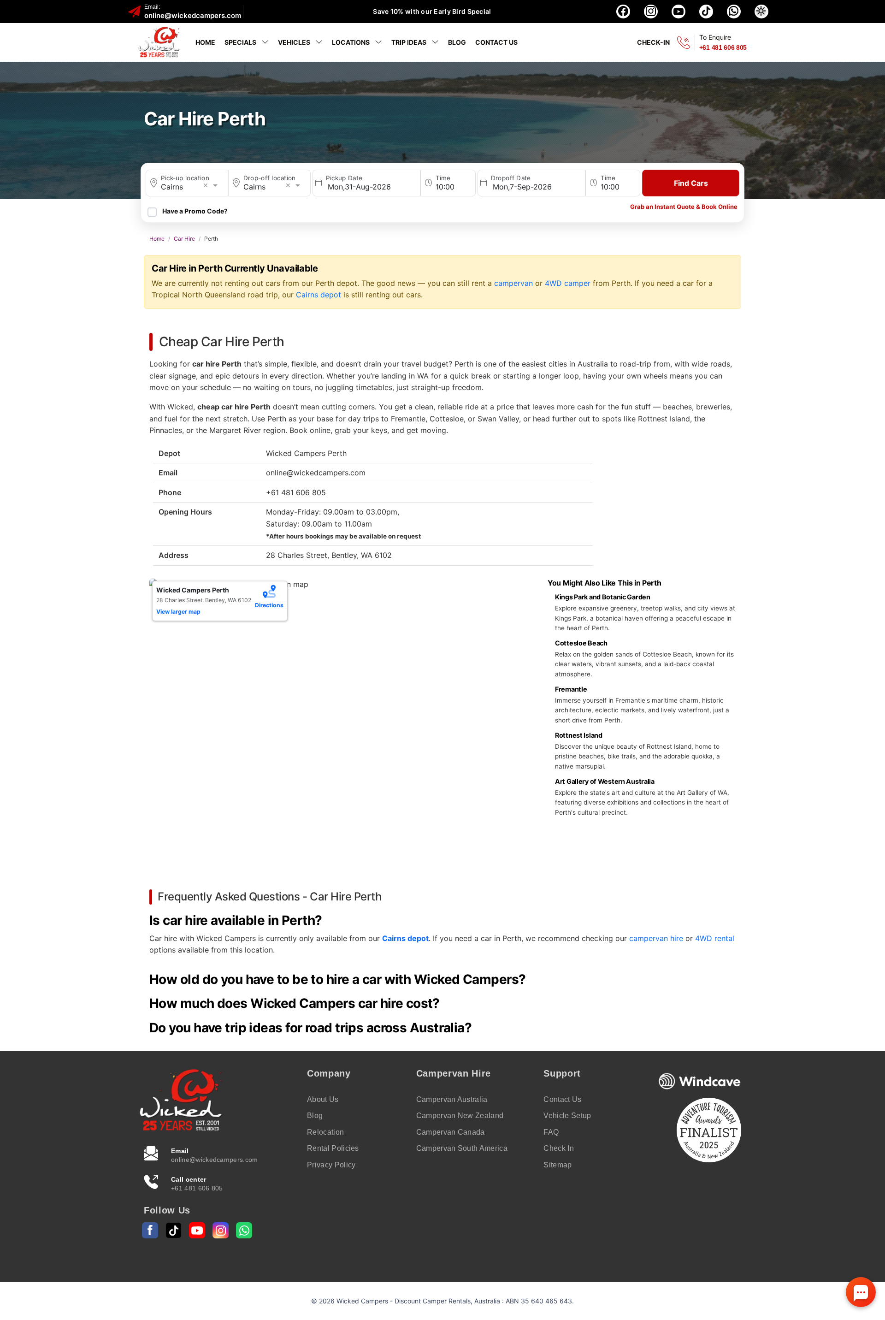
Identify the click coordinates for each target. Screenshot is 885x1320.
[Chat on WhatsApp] (734, 11)
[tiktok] (706, 11)
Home (205, 42)
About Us (323, 1099)
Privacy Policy (331, 1165)
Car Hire (184, 238)
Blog (457, 42)
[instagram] (651, 11)
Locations (351, 42)
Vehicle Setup (567, 1115)
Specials (241, 42)
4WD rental (714, 938)
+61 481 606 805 (723, 47)
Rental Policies (333, 1148)
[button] (761, 11)
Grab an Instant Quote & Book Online (684, 206)
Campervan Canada (450, 1132)
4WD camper (567, 283)
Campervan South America (461, 1148)
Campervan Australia (452, 1099)
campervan (513, 283)
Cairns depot (318, 294)
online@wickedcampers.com (192, 15)
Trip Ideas (409, 42)
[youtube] (678, 11)
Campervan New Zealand (460, 1115)
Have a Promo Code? (195, 211)
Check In (558, 1148)
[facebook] (623, 11)
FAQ (551, 1132)
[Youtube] (197, 1230)
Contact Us (496, 42)
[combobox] (191, 186)
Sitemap (557, 1165)
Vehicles (295, 42)
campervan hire (656, 938)
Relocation (325, 1132)
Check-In (653, 42)
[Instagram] (220, 1230)
